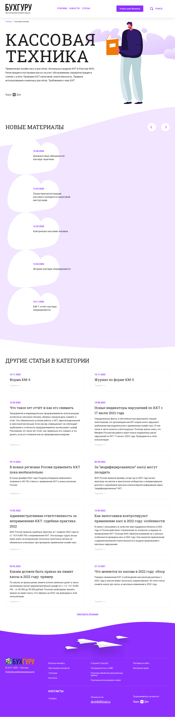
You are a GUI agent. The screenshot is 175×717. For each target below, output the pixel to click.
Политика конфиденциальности (19, 672)
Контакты (52, 678)
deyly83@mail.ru (100, 701)
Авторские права (141, 668)
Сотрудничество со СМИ (102, 668)
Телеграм (52, 673)
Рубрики (62, 8)
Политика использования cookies (106, 680)
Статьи (86, 8)
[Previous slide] (152, 127)
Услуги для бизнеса (129, 8)
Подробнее (14, 385)
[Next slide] (165, 127)
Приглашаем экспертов (59, 668)
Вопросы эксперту (56, 663)
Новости (74, 8)
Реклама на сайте (141, 663)
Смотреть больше (87, 614)
